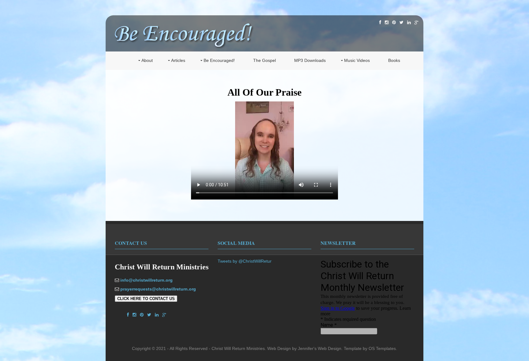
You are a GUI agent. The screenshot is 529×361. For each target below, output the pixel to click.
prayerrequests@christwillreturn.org (158, 289)
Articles (178, 60)
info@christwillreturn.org (146, 280)
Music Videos (357, 60)
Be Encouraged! (219, 60)
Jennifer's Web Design (319, 348)
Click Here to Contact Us (146, 298)
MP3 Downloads (310, 60)
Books (394, 60)
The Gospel (264, 60)
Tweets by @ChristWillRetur (245, 261)
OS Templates (382, 348)
